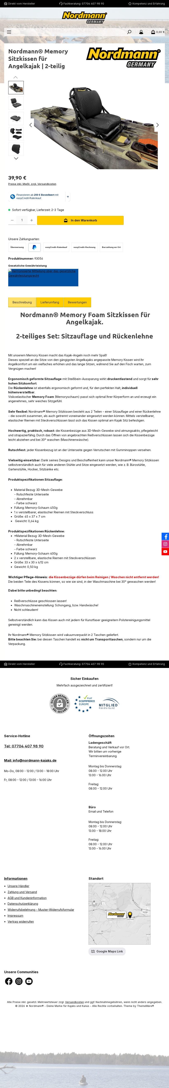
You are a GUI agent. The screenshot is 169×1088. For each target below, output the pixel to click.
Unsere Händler (18, 886)
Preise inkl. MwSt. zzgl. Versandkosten (32, 183)
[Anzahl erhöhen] (32, 220)
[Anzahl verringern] (12, 220)
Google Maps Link (109, 951)
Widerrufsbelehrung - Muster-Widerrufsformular (41, 909)
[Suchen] (129, 32)
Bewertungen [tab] (77, 302)
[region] (84, 125)
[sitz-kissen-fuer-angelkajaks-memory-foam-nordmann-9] (94, 125)
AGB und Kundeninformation (27, 898)
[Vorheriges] (31, 125)
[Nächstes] (157, 125)
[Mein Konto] (141, 32)
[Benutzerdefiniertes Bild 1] (84, 703)
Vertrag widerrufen (21, 921)
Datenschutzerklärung (23, 903)
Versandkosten (74, 1002)
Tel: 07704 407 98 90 (23, 746)
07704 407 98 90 (93, 3)
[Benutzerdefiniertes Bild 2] (109, 704)
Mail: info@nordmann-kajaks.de (30, 760)
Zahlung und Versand (22, 892)
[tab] (22, 302)
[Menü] (9, 32)
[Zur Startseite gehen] (84, 18)
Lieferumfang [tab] (50, 302)
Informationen (15, 878)
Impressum (15, 915)
